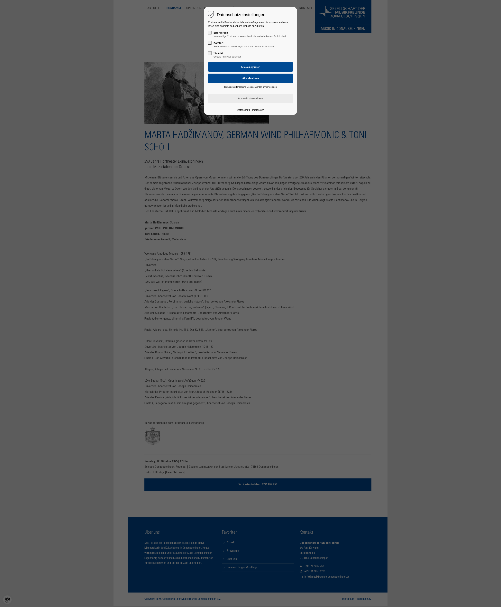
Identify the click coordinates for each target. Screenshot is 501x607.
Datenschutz (243, 110)
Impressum (258, 110)
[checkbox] (210, 32)
